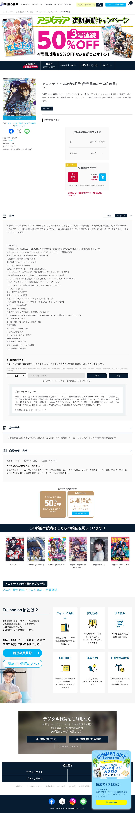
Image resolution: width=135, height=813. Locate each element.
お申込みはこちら (80, 513)
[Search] (99, 5)
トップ (5, 12)
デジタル (73, 153)
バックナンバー (52, 12)
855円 (93, 153)
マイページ (25, 4)
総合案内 (67, 765)
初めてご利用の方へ (22, 663)
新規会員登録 (22, 653)
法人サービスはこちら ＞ (14, 671)
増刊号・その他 (90, 65)
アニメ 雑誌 (29, 12)
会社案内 (72, 786)
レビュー (107, 65)
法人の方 (68, 4)
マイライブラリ (37, 4)
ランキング (58, 4)
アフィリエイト (34, 772)
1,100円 (93, 142)
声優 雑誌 (51, 589)
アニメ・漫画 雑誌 (16, 12)
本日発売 (48, 4)
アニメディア (40, 12)
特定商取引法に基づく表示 (55, 786)
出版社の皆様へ (84, 786)
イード (11, 141)
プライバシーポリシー (34, 786)
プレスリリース (34, 778)
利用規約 (19, 786)
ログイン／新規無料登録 (115, 4)
